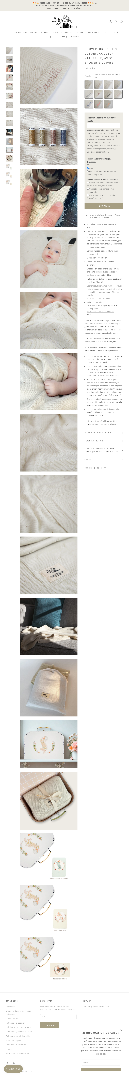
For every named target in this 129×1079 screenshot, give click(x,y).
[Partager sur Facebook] (94, 468)
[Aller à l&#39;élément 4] (9, 77)
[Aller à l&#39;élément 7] (9, 104)
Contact (9, 1049)
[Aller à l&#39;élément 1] (9, 50)
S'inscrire (49, 1025)
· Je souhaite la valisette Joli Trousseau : (99, 160)
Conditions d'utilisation (16, 1045)
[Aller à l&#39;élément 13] (9, 158)
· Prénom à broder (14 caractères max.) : (101, 119)
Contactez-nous (12, 1018)
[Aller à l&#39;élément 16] (9, 183)
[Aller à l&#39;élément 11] (9, 141)
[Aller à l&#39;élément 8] (9, 114)
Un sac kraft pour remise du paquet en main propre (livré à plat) (103, 184)
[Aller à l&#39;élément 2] (9, 59)
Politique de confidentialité (18, 1036)
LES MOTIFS (93, 33)
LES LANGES (80, 33)
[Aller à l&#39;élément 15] (9, 175)
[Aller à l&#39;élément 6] (9, 95)
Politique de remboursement (18, 1027)
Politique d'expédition (15, 1023)
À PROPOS (74, 37)
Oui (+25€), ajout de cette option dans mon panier (102, 173)
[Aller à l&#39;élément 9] (9, 123)
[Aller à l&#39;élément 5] (9, 86)
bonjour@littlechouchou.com (96, 1007)
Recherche (10, 1007)
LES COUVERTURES (19, 33)
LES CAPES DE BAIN (39, 33)
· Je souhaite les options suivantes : (102, 179)
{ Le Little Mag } (58, 37)
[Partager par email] (105, 468)
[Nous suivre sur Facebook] (7, 1062)
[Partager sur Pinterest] (102, 468)
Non (91, 168)
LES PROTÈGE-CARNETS (61, 33)
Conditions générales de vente (19, 1032)
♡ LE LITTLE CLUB (110, 33)
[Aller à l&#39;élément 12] (9, 150)
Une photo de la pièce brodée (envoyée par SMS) (101, 197)
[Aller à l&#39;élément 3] (9, 68)
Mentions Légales (13, 1040)
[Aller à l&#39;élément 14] (9, 167)
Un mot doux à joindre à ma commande (100, 190)
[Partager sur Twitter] (98, 468)
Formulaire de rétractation (17, 1053)
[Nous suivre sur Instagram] (14, 1062)
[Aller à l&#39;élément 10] (9, 132)
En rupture (104, 206)
